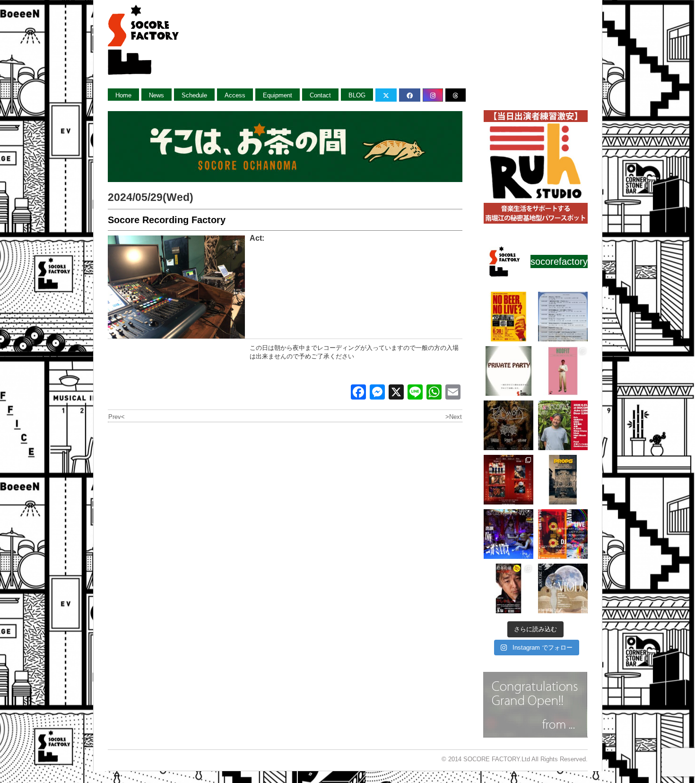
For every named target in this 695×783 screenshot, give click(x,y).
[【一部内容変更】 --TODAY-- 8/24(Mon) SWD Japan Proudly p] (508, 425)
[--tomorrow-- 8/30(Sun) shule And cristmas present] (508, 316)
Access (235, 95)
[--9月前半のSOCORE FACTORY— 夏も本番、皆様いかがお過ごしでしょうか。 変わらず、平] (508, 588)
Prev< (116, 416)
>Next (453, 416)
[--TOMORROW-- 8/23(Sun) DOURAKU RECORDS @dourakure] (563, 425)
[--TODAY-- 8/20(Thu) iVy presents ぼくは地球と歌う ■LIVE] (508, 534)
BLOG (356, 95)
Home (123, 95)
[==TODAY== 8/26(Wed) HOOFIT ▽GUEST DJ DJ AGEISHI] (563, 371)
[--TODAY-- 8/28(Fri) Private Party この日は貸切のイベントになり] (508, 371)
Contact (320, 95)
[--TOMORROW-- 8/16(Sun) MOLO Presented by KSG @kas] (563, 588)
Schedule (194, 95)
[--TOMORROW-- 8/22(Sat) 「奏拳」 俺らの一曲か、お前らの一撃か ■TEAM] (508, 480)
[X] (396, 393)
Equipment (277, 95)
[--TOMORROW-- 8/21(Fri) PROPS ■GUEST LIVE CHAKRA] (563, 480)
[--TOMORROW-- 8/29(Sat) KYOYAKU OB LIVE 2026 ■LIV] (563, 316)
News (156, 95)
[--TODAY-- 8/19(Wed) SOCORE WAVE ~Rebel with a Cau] (563, 534)
